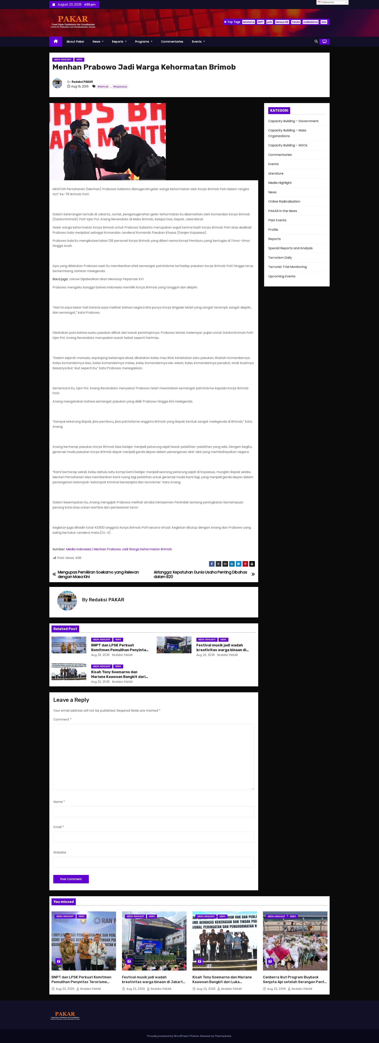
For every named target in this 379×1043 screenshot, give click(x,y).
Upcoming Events (282, 276)
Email (58, 827)
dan (323, 22)
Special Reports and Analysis (290, 248)
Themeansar (223, 1036)
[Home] (55, 42)
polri (269, 22)
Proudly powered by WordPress (168, 1036)
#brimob (103, 86)
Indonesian (327, 2)
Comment (62, 719)
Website (59, 852)
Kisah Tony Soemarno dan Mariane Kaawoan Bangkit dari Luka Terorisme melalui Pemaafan (222, 982)
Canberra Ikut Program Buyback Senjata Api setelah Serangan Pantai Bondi (295, 982)
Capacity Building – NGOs (287, 145)
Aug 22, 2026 (205, 655)
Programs (142, 42)
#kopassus (120, 86)
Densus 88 (282, 22)
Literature (275, 173)
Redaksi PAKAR (82, 82)
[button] (316, 41)
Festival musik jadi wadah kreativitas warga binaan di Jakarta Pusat (221, 650)
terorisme (248, 22)
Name (59, 801)
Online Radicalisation (284, 201)
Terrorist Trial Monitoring (287, 267)
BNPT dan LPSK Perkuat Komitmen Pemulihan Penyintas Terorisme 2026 (119, 650)
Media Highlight (62, 59)
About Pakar (75, 42)
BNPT (261, 22)
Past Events (277, 220)
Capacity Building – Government (293, 121)
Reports (118, 42)
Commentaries (172, 42)
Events (197, 42)
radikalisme (310, 22)
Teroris (296, 22)
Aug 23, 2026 (100, 655)
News (97, 42)
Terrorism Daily (280, 257)
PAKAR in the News (282, 211)
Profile (273, 229)
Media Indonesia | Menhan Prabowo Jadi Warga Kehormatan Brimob (119, 549)
